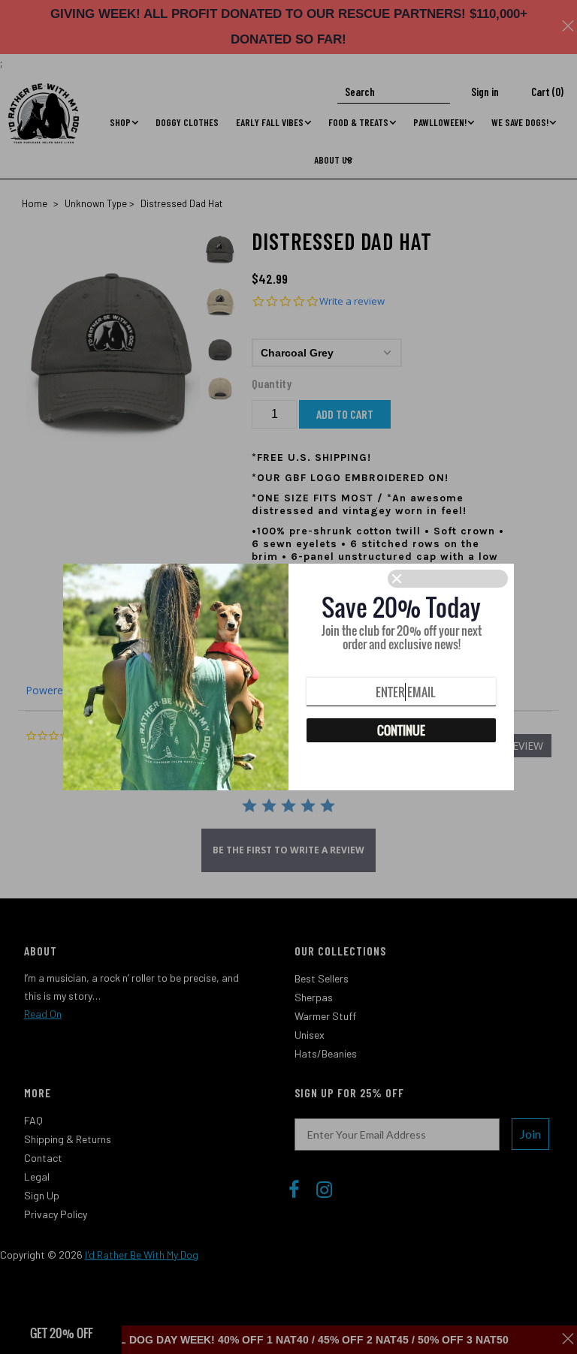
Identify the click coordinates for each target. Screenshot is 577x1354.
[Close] (448, 579)
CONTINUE (401, 730)
